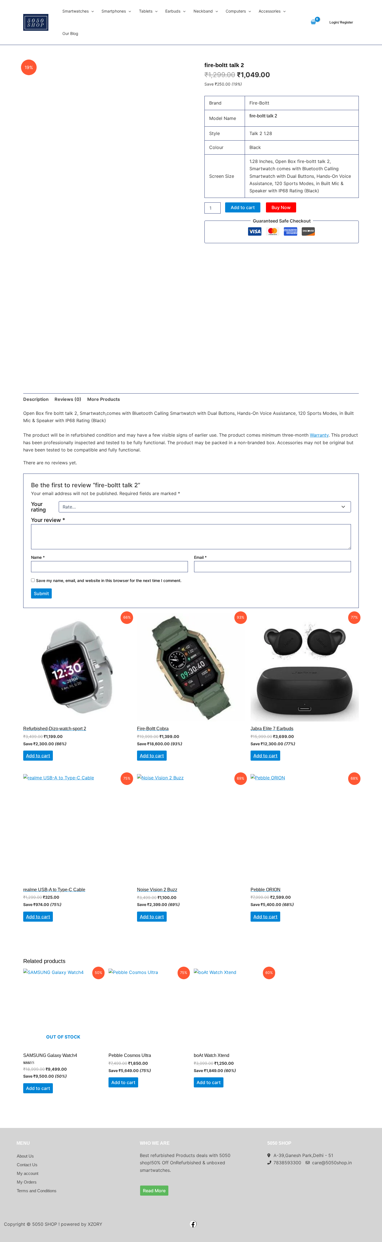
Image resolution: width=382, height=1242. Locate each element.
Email (200, 557)
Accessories (269, 11)
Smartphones (114, 11)
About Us (25, 1156)
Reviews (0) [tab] (68, 399)
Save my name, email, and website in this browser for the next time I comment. (108, 580)
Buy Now (281, 207)
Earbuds (172, 11)
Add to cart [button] (38, 755)
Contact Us (27, 1164)
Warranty (319, 435)
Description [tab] (36, 399)
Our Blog (70, 33)
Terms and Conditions (36, 1190)
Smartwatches (75, 11)
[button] (91, 11)
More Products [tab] (103, 399)
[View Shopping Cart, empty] (313, 22)
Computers (236, 11)
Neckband (203, 11)
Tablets (145, 11)
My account (27, 1173)
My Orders (27, 1182)
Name (38, 557)
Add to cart (243, 207)
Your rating (38, 506)
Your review (48, 520)
